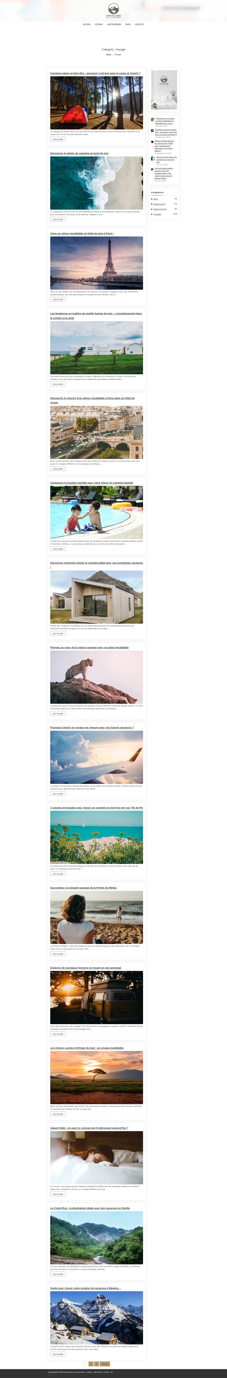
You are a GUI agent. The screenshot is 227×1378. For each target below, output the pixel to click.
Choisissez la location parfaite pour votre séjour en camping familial (91, 482)
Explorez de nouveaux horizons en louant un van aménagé (85, 967)
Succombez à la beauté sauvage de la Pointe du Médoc (83, 887)
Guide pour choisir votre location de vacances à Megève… (85, 1288)
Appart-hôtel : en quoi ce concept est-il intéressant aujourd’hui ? (89, 1128)
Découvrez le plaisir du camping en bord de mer (79, 153)
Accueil (87, 24)
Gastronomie (114, 24)
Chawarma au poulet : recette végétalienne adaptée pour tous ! (165, 121)
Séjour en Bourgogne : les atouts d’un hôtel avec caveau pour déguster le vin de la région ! (165, 146)
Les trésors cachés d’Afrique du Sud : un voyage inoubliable (87, 1047)
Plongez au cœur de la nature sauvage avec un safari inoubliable (89, 647)
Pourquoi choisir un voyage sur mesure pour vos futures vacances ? (92, 727)
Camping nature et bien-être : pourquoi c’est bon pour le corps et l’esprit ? (95, 73)
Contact (139, 24)
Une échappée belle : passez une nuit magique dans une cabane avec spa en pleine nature (164, 173)
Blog (128, 24)
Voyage (99, 24)
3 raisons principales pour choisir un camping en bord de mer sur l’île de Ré (96, 807)
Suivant (105, 1364)
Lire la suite (58, 139)
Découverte (159, 204)
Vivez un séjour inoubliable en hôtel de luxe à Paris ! (82, 233)
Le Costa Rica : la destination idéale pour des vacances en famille (90, 1208)
